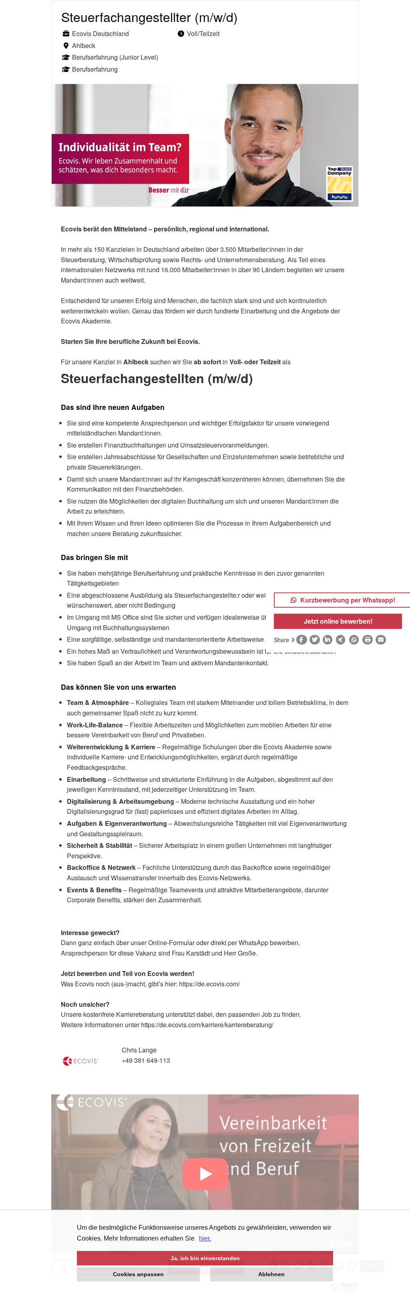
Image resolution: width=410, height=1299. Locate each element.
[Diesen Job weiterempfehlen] (382, 639)
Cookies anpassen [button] (138, 1274)
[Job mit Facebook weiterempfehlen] (303, 639)
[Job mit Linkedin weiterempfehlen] (329, 639)
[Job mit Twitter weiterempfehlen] (316, 639)
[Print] (369, 639)
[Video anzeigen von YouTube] (205, 1174)
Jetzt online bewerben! (338, 621)
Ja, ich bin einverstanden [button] (205, 1258)
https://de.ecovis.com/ (209, 983)
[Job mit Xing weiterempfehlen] (342, 639)
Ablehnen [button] (271, 1274)
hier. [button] (205, 1238)
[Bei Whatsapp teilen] (355, 639)
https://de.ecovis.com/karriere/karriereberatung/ (208, 1024)
